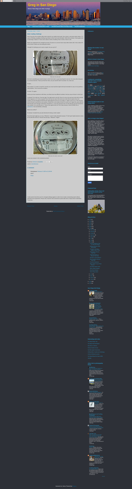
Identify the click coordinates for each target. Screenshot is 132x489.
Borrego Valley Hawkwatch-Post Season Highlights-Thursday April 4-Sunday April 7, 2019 (99, 306)
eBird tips (103, 87)
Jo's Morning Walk (93, 290)
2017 (90, 224)
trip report (101, 95)
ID (88, 85)
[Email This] (46, 162)
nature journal (99, 88)
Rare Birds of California (92, 345)
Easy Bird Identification (80, 26)
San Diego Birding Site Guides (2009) (95, 356)
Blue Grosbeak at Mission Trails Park (95, 260)
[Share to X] (49, 162)
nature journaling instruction (93, 90)
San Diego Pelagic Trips (92, 341)
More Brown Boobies (94, 270)
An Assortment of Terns (93, 469)
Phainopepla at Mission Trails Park (94, 252)
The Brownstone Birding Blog (95, 378)
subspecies (90, 95)
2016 (90, 226)
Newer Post (30, 206)
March (91, 275)
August (91, 236)
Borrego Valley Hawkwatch (95, 303)
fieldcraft (91, 88)
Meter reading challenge (94, 268)
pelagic (103, 90)
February (92, 277)
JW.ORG (89, 358)
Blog (29, 26)
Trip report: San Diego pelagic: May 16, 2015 (95, 250)
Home (55, 206)
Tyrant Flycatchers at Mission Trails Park (94, 255)
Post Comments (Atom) (58, 211)
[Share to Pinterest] (52, 162)
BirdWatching (92, 367)
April (91, 274)
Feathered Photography (94, 425)
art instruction (95, 85)
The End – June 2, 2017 (93, 319)
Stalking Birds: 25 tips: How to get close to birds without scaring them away (96, 192)
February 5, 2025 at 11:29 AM (44, 171)
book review (97, 87)
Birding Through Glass (94, 401)
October (92, 233)
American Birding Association (93, 354)
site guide (98, 93)
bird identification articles (95, 73)
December (92, 229)
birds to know (90, 87)
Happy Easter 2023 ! (98, 291)
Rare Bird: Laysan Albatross (95, 257)
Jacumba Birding (93, 317)
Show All (103, 476)
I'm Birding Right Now (94, 467)
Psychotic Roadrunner (94, 262)
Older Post (80, 206)
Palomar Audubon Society (93, 347)
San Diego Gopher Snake (95, 266)
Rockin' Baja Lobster (94, 271)
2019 (90, 221)
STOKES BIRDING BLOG (94, 455)
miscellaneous (34, 164)
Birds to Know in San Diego (93, 65)
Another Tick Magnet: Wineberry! (95, 392)
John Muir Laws (92, 433)
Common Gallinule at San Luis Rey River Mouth (95, 244)
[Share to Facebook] (50, 162)
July (91, 238)
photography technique (95, 91)
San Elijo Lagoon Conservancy (94, 349)
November (92, 231)
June (91, 240)
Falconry (91, 447)
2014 (90, 281)
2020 (90, 219)
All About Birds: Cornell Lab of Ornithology (96, 352)
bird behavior (91, 86)
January (92, 279)
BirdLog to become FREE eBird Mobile (95, 247)
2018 (90, 223)
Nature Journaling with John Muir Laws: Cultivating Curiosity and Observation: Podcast (95, 435)
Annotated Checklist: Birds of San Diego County (62, 26)
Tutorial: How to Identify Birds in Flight (40, 26)
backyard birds (101, 85)
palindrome (30, 106)
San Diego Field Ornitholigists (94, 343)
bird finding (99, 86)
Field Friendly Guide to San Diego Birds (95, 112)
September (92, 235)
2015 (90, 228)
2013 (90, 283)
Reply (32, 175)
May (91, 241)
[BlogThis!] (48, 162)
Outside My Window (93, 391)
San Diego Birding (93, 324)
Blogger (74, 486)
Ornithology (91, 446)
